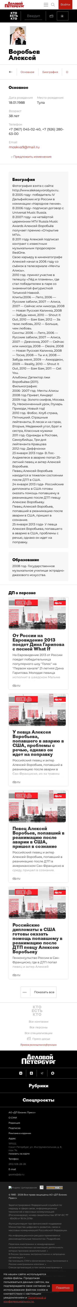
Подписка (14, 1128)
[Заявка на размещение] (62, 16)
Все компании (38, 1021)
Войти (65, 4)
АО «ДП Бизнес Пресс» (22, 1112)
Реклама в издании (20, 1133)
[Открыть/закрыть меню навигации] (46, 4)
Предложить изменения (32, 156)
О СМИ (13, 1117)
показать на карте (19, 1153)
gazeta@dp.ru (16, 1174)
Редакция (14, 1122)
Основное (27, 72)
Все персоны (38, 1027)
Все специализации (39, 1033)
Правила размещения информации (38, 1044)
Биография (50, 72)
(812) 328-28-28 (17, 1164)
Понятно (63, 1288)
